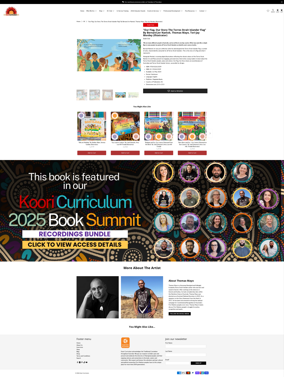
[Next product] (210, 133)
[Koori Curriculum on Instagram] (80, 363)
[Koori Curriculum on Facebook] (77, 363)
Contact (201, 11)
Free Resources (190, 11)
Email (167, 360)
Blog (78, 351)
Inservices (80, 347)
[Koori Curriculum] (11, 10)
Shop (100, 11)
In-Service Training (122, 11)
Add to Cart (92, 153)
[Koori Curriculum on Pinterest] (82, 363)
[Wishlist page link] (268, 11)
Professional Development (172, 11)
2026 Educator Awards (138, 11)
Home (82, 11)
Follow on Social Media (179, 314)
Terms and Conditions (83, 356)
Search (79, 358)
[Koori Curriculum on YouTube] (86, 363)
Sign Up (198, 363)
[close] (282, 2)
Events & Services (153, 11)
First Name (168, 343)
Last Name (168, 351)
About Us (80, 345)
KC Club (109, 11)
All (84, 21)
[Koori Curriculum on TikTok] (84, 363)
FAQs (78, 354)
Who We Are (90, 11)
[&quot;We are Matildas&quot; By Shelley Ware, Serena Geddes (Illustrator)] (91, 126)
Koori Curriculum (84, 373)
